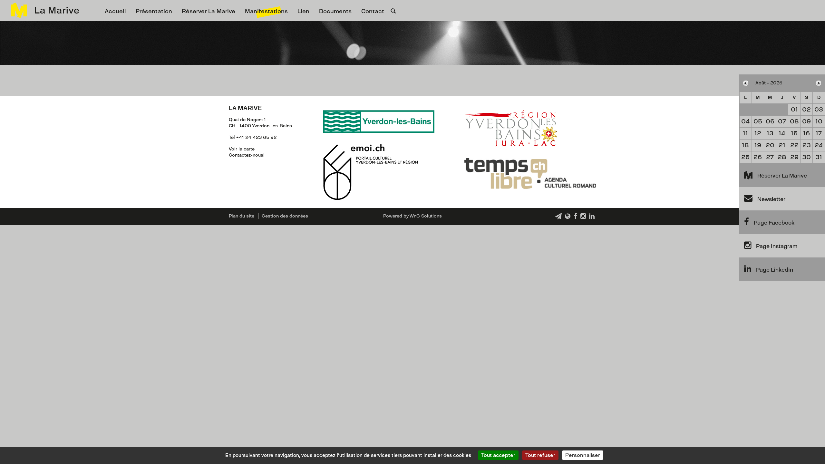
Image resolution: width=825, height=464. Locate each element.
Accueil (115, 11)
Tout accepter (498, 455)
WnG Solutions (426, 216)
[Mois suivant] (819, 83)
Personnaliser (582, 455)
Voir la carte (242, 149)
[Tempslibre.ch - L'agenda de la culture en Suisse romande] (530, 167)
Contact (372, 11)
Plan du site (241, 216)
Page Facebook (774, 222)
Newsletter (771, 199)
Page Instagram (776, 246)
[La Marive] (42, 10)
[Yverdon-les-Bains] (378, 115)
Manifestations (266, 11)
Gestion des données (285, 216)
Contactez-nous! (247, 155)
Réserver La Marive (208, 11)
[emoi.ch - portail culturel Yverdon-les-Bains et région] (370, 166)
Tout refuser (540, 455)
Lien (303, 11)
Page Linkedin (774, 269)
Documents (335, 11)
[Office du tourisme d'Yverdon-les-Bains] (510, 122)
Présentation (154, 11)
